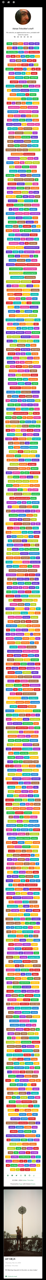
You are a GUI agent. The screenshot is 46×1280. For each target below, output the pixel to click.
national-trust (28, 732)
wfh (34, 1131)
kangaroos (10, 596)
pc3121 (9, 808)
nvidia (36, 761)
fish (7, 422)
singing (34, 961)
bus (36, 201)
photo (26, 821)
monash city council (29, 694)
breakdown (12, 184)
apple (37, 86)
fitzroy (28, 422)
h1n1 (27, 511)
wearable (32, 1118)
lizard (27, 634)
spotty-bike (12, 1000)
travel (37, 1067)
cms (36, 256)
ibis (33, 545)
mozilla (22, 715)
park (25, 800)
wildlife (24, 1140)
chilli (36, 239)
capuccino (30, 222)
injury (33, 558)
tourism (10, 1063)
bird (29, 145)
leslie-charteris (11, 625)
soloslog (10, 991)
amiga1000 (34, 77)
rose (22, 919)
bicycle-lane (25, 137)
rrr (38, 923)
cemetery (27, 230)
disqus (33, 345)
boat (17, 175)
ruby (8, 931)
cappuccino (12, 222)
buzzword (36, 205)
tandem (31, 1033)
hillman (16, 528)
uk (29, 1084)
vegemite (35, 1093)
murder (26, 719)
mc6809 (15, 668)
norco (17, 753)
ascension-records (14, 99)
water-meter (15, 1118)
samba (37, 931)
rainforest (29, 876)
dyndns (19, 366)
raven (32, 880)
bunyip (21, 201)
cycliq (10, 324)
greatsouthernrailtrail (22, 498)
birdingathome (11, 150)
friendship (22, 439)
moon (27, 702)
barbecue (31, 124)
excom (36, 396)
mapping (10, 660)
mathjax (16, 664)
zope (27, 1169)
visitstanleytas (26, 1101)
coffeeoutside (26, 281)
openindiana (17, 778)
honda (8, 532)
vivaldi (25, 1106)
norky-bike (24, 753)
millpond (25, 685)
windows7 (11, 1148)
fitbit (22, 422)
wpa (33, 1157)
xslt (38, 1161)
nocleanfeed (27, 744)
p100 (16, 795)
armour (13, 94)
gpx (30, 490)
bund (37, 196)
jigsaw (25, 587)
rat (27, 880)
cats (34, 226)
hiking (10, 528)
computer (18, 294)
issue (26, 579)
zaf (38, 1165)
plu (27, 834)
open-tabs (26, 774)
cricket (11, 307)
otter (35, 787)
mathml (23, 664)
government (12, 490)
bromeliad (17, 192)
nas (21, 732)
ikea (26, 549)
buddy (36, 192)
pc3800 (29, 808)
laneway (9, 613)
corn (23, 298)
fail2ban (11, 405)
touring (34, 1059)
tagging (11, 1033)
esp (9, 396)
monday (24, 698)
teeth (18, 1042)
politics (21, 842)
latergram (26, 617)
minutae (9, 689)
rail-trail (22, 872)
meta (17, 681)
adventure (10, 69)
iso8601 (20, 579)
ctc (22, 311)
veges (8, 1097)
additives (25, 65)
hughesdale (17, 541)
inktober (26, 562)
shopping (23, 957)
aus (24, 103)
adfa (31, 65)
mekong (18, 672)
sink (17, 965)
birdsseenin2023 (34, 150)
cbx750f (15, 230)
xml (21, 1161)
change (10, 239)
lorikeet (25, 638)
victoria (31, 1097)
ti (32, 1055)
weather (31, 1123)
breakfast (21, 184)
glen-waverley (35, 473)
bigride (10, 141)
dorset (9, 358)
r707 (37, 868)
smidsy (18, 978)
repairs (36, 893)
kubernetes (19, 608)
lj (31, 634)
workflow (15, 1157)
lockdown (10, 638)
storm (17, 1008)
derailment (36, 332)
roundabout (35, 919)
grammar (9, 494)
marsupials (35, 660)
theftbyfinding (27, 1050)
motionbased (23, 706)
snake (9, 982)
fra (25, 434)
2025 (31, 48)
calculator (33, 209)
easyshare (13, 371)
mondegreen (33, 698)
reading (21, 885)
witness (22, 1152)
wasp (29, 1114)
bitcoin (30, 158)
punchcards (34, 859)
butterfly (27, 205)
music (36, 723)
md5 (37, 668)
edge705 (11, 375)
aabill (29, 60)
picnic (37, 825)
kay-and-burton (34, 596)
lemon (28, 621)
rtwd (30, 927)
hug (10, 541)
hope (30, 532)
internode (13, 570)
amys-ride (23, 82)
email (25, 379)
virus (18, 1101)
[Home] (8, 2)
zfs (18, 1169)
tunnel (35, 1076)
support (33, 1021)
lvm (32, 643)
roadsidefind (12, 914)
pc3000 (37, 804)
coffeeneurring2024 (13, 281)
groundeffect (12, 502)
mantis (31, 655)
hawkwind (13, 519)
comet (36, 286)
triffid (22, 1072)
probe (9, 855)
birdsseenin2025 (29, 154)
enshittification (15, 388)
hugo (24, 541)
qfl (37, 864)
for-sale (30, 430)
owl (31, 791)
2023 (20, 48)
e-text (25, 366)
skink (17, 970)
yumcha (32, 1165)
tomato (27, 1059)
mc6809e (22, 668)
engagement (12, 383)
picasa (31, 825)
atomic (35, 99)
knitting (21, 604)
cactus (16, 209)
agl (33, 69)
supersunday (14, 1021)
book (29, 175)
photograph (33, 821)
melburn (34, 672)
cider (21, 252)
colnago (22, 286)
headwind (26, 519)
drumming (11, 362)
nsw (20, 761)
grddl (12, 498)
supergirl (36, 1016)
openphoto (26, 778)
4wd (32, 56)
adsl (36, 65)
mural (19, 719)
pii (14, 830)
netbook (34, 736)
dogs (23, 354)
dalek (36, 324)
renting (24, 893)
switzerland (10, 1029)
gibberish (22, 468)
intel (30, 566)
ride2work (33, 902)
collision (15, 286)
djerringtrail (35, 349)
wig (9, 1140)
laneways (16, 613)
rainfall (22, 876)
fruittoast (34, 443)
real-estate (10, 889)
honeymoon (16, 532)
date (19, 328)
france (36, 434)
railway (36, 872)
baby (9, 120)
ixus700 (28, 583)
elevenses (12, 379)
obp (38, 766)
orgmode (11, 787)
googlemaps (24, 485)
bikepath (35, 141)
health (34, 519)
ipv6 (14, 579)
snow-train (17, 987)
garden (34, 451)
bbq (9, 128)
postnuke (35, 847)
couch (29, 298)
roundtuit (10, 923)
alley (28, 73)
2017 (20, 43)
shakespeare (28, 953)
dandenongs (11, 328)
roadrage (36, 910)
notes (26, 757)
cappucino (21, 222)
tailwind (24, 1033)
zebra (12, 1169)
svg (34, 1025)
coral (17, 298)
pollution (28, 842)
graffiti (35, 490)
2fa (26, 52)
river (8, 910)
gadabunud (24, 447)
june (8, 592)
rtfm (25, 927)
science (29, 940)
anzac (25, 86)
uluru (33, 1084)
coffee (34, 260)
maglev (10, 655)
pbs (28, 804)
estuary (15, 396)
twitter (32, 1080)
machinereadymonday (14, 651)
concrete (26, 294)
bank (24, 124)
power (18, 851)
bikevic (11, 145)
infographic (25, 558)
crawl (29, 303)
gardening (10, 456)
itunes (9, 583)
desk (9, 337)
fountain (18, 434)
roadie (22, 910)
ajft (23, 73)
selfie (35, 948)
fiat (30, 413)
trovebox (12, 1076)
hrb (26, 536)
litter (12, 634)
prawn (29, 851)
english (28, 383)
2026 (36, 48)
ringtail (26, 906)
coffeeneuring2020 (33, 264)
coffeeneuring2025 (17, 277)
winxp (36, 1148)
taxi (9, 1038)
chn (27, 243)
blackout (10, 162)
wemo (21, 1131)
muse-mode (17, 723)
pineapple (24, 830)
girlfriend (16, 473)
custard (12, 315)
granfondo (18, 494)
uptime (10, 1093)
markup (27, 660)
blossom (25, 167)
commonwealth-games (14, 290)
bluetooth (22, 171)
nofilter (36, 744)
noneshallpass (27, 749)
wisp (16, 1152)
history (29, 528)
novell (10, 761)
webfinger (20, 1127)
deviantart (35, 337)
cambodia (19, 213)
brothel (25, 192)
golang (19, 481)
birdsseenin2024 (17, 154)
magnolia (17, 655)
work (7, 1157)
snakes (16, 982)
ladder (33, 608)
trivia (36, 1072)
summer (9, 1016)
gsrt (29, 502)
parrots (9, 804)
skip (31, 970)
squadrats (35, 1000)
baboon (35, 116)
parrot (38, 800)
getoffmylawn (13, 468)
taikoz (17, 1033)
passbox (16, 804)
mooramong (35, 702)
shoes (16, 957)
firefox (30, 417)
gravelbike (27, 494)
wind (19, 1144)
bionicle (23, 145)
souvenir (30, 991)
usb (16, 1093)
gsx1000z (35, 502)
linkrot (32, 630)
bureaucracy (28, 201)
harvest (29, 515)
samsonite (12, 936)
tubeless (27, 1076)
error (18, 392)
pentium (36, 808)
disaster (13, 345)
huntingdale (18, 545)
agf (29, 69)
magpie (24, 655)
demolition (20, 332)
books (11, 179)
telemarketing (26, 1042)
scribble (36, 940)
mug (14, 719)
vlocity (37, 1106)
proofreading (25, 855)
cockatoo (13, 260)
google (16, 485)
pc (32, 804)
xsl (34, 1161)
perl (11, 817)
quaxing (24, 868)
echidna (20, 371)
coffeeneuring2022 (30, 269)
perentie (36, 813)
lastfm (37, 613)
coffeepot (36, 281)
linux (37, 630)
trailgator (10, 1067)
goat (36, 477)
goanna (30, 477)
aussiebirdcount (14, 107)
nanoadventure (13, 732)
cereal (18, 235)
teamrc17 (25, 1038)
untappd (21, 1089)
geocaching (14, 464)
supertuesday (24, 1021)
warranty (22, 1114)
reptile (9, 897)
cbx (38, 226)
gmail (10, 477)
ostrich (29, 787)
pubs (9, 859)
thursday (27, 1055)
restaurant (17, 897)
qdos (32, 864)
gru (19, 502)
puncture (10, 864)
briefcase (20, 188)
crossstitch (34, 307)
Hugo (20, 1184)
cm (31, 256)
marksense (19, 660)
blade (16, 162)
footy (23, 430)
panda (30, 795)
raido (15, 872)
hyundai (26, 545)
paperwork (9, 800)
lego (23, 621)
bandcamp (17, 124)
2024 (25, 48)
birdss (25, 150)
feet (31, 409)
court (34, 298)
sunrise (22, 1016)
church (9, 252)
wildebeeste (15, 1140)
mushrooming (28, 723)
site (22, 965)
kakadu (28, 592)
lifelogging (22, 625)
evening (22, 396)
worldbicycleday (25, 1157)
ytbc (26, 1165)
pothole (11, 851)
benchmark (19, 133)
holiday (35, 528)
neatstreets (12, 736)
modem (37, 689)
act (19, 65)
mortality (13, 706)
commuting (35, 290)
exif (8, 400)
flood (19, 426)
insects (16, 566)
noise (8, 749)
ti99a (37, 1055)
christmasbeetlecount (31, 247)
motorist (28, 711)
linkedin (24, 630)
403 (23, 56)
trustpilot (20, 1076)
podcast (34, 838)
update (29, 1089)
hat (35, 515)
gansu (20, 451)
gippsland (34, 468)
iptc (9, 579)
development (26, 337)
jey (20, 587)
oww (35, 791)
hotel (14, 536)
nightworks (17, 744)
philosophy (12, 821)
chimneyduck (14, 243)
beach (15, 128)
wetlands (27, 1131)
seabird (34, 944)
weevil (34, 1127)
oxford (10, 795)
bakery (22, 120)
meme (21, 677)
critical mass (24, 307)
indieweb (10, 558)
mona (12, 694)
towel (16, 1063)
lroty (37, 638)
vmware (11, 1110)
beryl (34, 133)
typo (38, 1080)
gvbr (8, 511)
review (37, 897)
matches (9, 664)
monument (19, 702)
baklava (29, 120)
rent (18, 893)
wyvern (9, 1161)
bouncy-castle (29, 179)
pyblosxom (19, 864)
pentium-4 (10, 813)
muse (9, 723)
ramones (9, 880)
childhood (30, 239)
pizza (9, 834)
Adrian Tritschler (28, 1180)
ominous (11, 774)
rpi (23, 923)
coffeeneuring (20, 264)
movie (9, 715)
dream (30, 358)
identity (15, 549)
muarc (9, 719)
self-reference (27, 948)
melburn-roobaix (11, 677)
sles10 (28, 974)
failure (18, 405)
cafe (21, 209)
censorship (36, 230)
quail (18, 868)
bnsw (34, 171)
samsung (20, 936)
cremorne (36, 303)
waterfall (24, 1118)
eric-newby (10, 392)
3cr (8, 56)
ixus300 (21, 583)
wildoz (30, 1140)
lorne (32, 638)
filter (19, 417)
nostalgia (11, 757)
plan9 (14, 834)
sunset (29, 1016)
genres (28, 460)
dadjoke (29, 324)
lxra (37, 643)
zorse (33, 1169)
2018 (25, 43)
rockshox (9, 919)
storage (10, 1008)
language (24, 613)
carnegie (9, 226)
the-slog (18, 1050)
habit (32, 511)
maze (37, 664)
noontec (36, 749)
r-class (31, 868)
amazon (11, 77)
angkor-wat (31, 82)
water (35, 1114)
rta (12, 927)
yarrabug (14, 1165)
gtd (10, 507)
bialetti (11, 137)
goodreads (34, 481)
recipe (26, 889)
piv (31, 830)
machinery (27, 651)
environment (26, 388)
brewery (28, 184)
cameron (11, 218)
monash (19, 694)
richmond (18, 902)
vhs (14, 1097)
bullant (32, 196)
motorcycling (20, 711)
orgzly (18, 787)
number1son (28, 761)
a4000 (18, 60)
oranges (27, 783)
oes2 (19, 770)
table (32, 1029)
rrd (27, 923)
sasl (26, 936)
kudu (26, 608)
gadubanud (33, 447)
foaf (8, 430)
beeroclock (27, 128)
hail (38, 511)
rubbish (36, 927)
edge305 (33, 371)
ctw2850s (28, 311)
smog (24, 978)
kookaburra (10, 608)
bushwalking (18, 205)
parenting (18, 800)
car (36, 222)
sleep (17, 974)
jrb (37, 587)
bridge (35, 184)
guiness (15, 507)
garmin (32, 456)
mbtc (8, 668)
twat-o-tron (24, 1080)
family (30, 405)
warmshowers (13, 1114)
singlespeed (9, 965)
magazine (35, 651)
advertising (18, 69)
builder (19, 196)
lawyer (11, 621)
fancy (35, 405)
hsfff (31, 536)
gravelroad (35, 494)
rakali (36, 876)
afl (25, 69)
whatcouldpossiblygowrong (15, 1135)
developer (16, 337)
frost (16, 443)
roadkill (29, 910)
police (15, 842)
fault (18, 409)
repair (30, 893)
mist (15, 689)
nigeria (10, 744)
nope (10, 753)
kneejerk (13, 604)
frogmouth (36, 439)
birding (35, 145)
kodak (33, 604)
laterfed (18, 617)
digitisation (22, 341)
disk (28, 345)
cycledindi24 (29, 320)
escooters (35, 392)
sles (23, 974)
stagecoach (15, 1004)
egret (18, 375)
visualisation (11, 1106)
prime (35, 851)
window (25, 1144)
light (28, 625)
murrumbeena (35, 719)
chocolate (33, 243)
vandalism (22, 1093)
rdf (10, 885)
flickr (8, 426)
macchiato (22, 647)
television (11, 1046)
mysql (31, 728)
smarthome (10, 978)
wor (28, 1152)
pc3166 (16, 808)
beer (20, 128)
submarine (26, 1012)
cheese (17, 239)
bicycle (18, 137)
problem (16, 855)
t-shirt (27, 1029)
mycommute (10, 728)
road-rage (15, 910)
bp (36, 179)
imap (8, 553)
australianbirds (12, 111)
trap (32, 1067)
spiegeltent (29, 995)
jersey (15, 587)
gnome (16, 477)
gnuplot (23, 477)
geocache (35, 460)
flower (32, 426)
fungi (10, 447)
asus (23, 99)
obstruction (12, 770)
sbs (31, 936)
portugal (36, 842)
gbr (9, 460)
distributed (10, 349)
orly (24, 787)
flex (38, 422)
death (24, 328)
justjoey (21, 592)
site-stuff (37, 965)
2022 (14, 48)
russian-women (27, 931)
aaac (24, 60)
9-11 (37, 56)
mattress (31, 664)
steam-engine (35, 1004)
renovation (10, 893)
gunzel (35, 507)
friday (15, 439)
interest (36, 566)
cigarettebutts (29, 252)
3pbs (13, 56)
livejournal (20, 634)
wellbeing (14, 1131)
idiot (21, 549)
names (37, 728)
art (27, 94)
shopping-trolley (34, 957)
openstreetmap (12, 783)
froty (22, 443)
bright (27, 188)
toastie (20, 1059)
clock (17, 256)
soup (23, 991)
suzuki (29, 1025)
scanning (9, 940)
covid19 (9, 303)
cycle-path (33, 315)
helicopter (18, 524)
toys (22, 1063)
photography (11, 825)
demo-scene (10, 332)
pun (27, 859)
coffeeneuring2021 (16, 269)
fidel (14, 417)
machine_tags (31, 647)
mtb (37, 715)
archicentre (24, 90)
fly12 (37, 426)
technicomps (34, 1038)
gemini (22, 460)
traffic (36, 1063)
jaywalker (35, 583)
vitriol (19, 1106)
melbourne (26, 672)
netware (18, 740)
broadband (35, 188)
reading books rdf (31, 885)
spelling (14, 995)
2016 (15, 43)
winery (30, 1148)
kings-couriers (27, 600)
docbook (11, 354)
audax (18, 103)
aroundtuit (21, 94)
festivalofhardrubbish (20, 413)
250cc (21, 52)
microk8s (9, 685)
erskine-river (26, 392)
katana (18, 596)
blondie (18, 167)
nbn (36, 732)
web (38, 1123)
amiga (26, 77)
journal (32, 587)
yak (8, 1165)
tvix (17, 1080)
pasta (22, 804)
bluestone (13, 171)
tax (36, 1033)
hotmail (20, 536)
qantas (27, 864)
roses (28, 919)
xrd (30, 1161)
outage (18, 791)
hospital (36, 532)
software (35, 987)
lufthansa (11, 643)
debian (30, 328)
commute (26, 290)
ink (38, 558)
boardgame (10, 175)
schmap (22, 940)
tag (38, 1029)
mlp (20, 689)
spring (20, 1000)
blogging (28, 162)
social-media (26, 987)
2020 (36, 43)
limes (18, 630)
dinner (36, 341)
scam (35, 936)
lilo (8, 630)
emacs (19, 379)
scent (16, 940)
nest (28, 736)
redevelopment (34, 889)
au (13, 103)
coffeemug (10, 264)
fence (37, 409)
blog (22, 162)
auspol (29, 103)
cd (21, 230)
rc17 (37, 880)
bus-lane (10, 205)
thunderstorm (18, 1055)
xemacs (15, 1161)
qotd (13, 868)
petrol (27, 817)
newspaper (33, 740)
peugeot (33, 817)
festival (9, 413)
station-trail (24, 1004)
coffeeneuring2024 (30, 273)
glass (26, 473)
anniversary (10, 86)
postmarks (26, 847)
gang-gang (13, 451)
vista (34, 1101)
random (17, 880)
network (25, 740)
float (13, 426)
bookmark (36, 175)
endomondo (33, 379)
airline (11, 73)
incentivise (24, 553)
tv (12, 1080)
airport (18, 73)
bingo (17, 145)
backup (15, 120)
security (18, 948)
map (37, 655)
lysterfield (13, 647)
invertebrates (11, 575)
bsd (31, 192)
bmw (28, 171)
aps (9, 90)
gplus (20, 490)
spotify (37, 995)
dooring (34, 354)
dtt (17, 362)
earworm (37, 366)
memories (37, 677)
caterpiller (27, 226)
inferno (17, 558)
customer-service (22, 315)
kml (35, 600)
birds (19, 150)
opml (20, 783)
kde (11, 600)
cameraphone (35, 213)
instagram (23, 566)
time (14, 1059)
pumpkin (21, 859)
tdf (14, 1038)
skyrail (37, 970)
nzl (12, 766)
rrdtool (32, 923)
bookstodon (19, 179)
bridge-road (11, 188)
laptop (31, 613)
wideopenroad (30, 1135)
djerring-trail (25, 349)
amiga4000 (14, 82)
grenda (33, 498)
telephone (36, 1042)
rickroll (25, 902)
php (25, 825)
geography (23, 464)
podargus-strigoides (23, 838)
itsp (36, 579)
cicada (15, 252)
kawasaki (24, 596)
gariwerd (25, 456)
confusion (34, 294)
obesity (25, 766)
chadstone (25, 235)
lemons (35, 621)
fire (24, 417)
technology (10, 1042)
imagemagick (34, 549)
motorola (37, 711)
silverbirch (27, 961)
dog (18, 354)
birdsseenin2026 (14, 158)
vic (18, 1097)
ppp (24, 851)
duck (22, 362)
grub (24, 502)
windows (33, 1144)
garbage (27, 451)
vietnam (12, 1101)
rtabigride (19, 927)
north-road (33, 753)
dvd (7, 366)
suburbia (34, 1012)
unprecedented (12, 1089)
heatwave (9, 524)
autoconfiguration (25, 111)
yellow (21, 1165)
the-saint (10, 1050)
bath (37, 124)
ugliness (19, 1084)
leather (17, 621)
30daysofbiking (34, 52)
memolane (28, 677)
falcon (24, 405)
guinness (23, 507)
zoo (22, 1169)
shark (36, 953)
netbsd (11, 740)
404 (27, 56)
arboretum (16, 90)
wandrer (34, 1110)
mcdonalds (30, 668)
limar (12, 630)
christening (11, 247)
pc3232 (23, 808)
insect (9, 566)
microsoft (18, 685)
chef (23, 239)
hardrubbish (13, 515)
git (22, 473)
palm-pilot (23, 795)
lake (38, 608)
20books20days (12, 52)
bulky (25, 196)
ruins (14, 931)
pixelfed (36, 830)
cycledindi (20, 320)
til (10, 1059)
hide (38, 524)
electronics (25, 375)
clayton (11, 256)
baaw (28, 116)
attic (9, 103)
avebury (17, 116)
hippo (22, 528)
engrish (35, 383)
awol (23, 116)
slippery (35, 974)
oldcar (36, 770)
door (28, 354)
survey (22, 1025)
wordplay (34, 1152)
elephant (34, 375)
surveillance (14, 1025)
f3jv (24, 400)
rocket (27, 914)
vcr (29, 1093)
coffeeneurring (30, 277)
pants (36, 795)
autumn (35, 111)
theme (36, 1050)
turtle (8, 1080)
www (38, 1157)
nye (7, 766)
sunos (16, 1016)
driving (36, 358)
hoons (25, 532)
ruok (19, 931)
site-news (28, 965)
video (37, 1097)
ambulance (19, 77)
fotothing (11, 434)
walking (27, 1110)
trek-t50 (15, 1072)
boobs (23, 175)
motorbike (32, 706)
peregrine (28, 813)
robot (20, 914)
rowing (17, 923)
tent (24, 1046)
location (36, 634)
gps (25, 490)
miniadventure (35, 685)
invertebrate (32, 570)
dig (15, 341)
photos (20, 825)
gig (28, 468)
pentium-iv (19, 813)
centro (12, 235)
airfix (38, 69)
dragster (23, 358)
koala (27, 604)
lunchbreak (25, 643)
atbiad (29, 99)
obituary (32, 766)
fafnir (37, 400)
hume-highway (32, 541)
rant (23, 880)
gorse (37, 485)
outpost (24, 791)
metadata (24, 681)
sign (11, 961)
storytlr (35, 1008)
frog (29, 439)
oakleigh (17, 766)
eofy (33, 388)
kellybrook (17, 600)
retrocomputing (27, 897)
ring (20, 906)
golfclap (25, 481)
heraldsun (26, 524)
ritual (36, 906)
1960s (9, 43)
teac (18, 1038)
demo (36, 328)
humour (10, 545)
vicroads (23, 1097)
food (17, 430)
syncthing (19, 1029)
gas (38, 456)
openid (9, 778)
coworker (17, 303)
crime (17, 307)
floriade (25, 426)
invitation (20, 575)
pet (22, 817)
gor (32, 485)
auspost (35, 103)
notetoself (34, 757)
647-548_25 (10, 1259)
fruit (27, 443)
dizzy (17, 349)
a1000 (12, 60)
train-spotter (19, 1067)
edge (26, 371)
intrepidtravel (22, 570)
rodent (17, 919)
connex (12, 298)
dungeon (28, 362)
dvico (12, 366)
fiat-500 (36, 413)
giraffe (9, 473)
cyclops (22, 324)
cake (26, 209)
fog (13, 430)
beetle (36, 128)
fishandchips (14, 422)
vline (30, 1106)
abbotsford (12, 65)
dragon (16, 358)
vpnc (21, 1110)
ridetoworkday (12, 906)
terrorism (30, 1046)
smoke (30, 978)
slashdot (11, 974)
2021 (9, 48)
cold (9, 286)
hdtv (20, 519)
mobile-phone (28, 689)
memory (10, 681)
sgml (20, 953)
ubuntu (13, 1084)
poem (8, 842)
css (18, 311)
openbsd (34, 774)
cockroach (21, 260)
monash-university (14, 698)
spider (21, 995)
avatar (10, 116)
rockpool (34, 914)
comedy (29, 286)
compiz (10, 294)
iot (26, 575)
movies (15, 715)
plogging (21, 834)
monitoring (10, 702)
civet (37, 252)
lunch (18, 643)
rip (31, 906)
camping (19, 218)
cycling (37, 320)
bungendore (12, 201)
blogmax (36, 162)
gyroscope (20, 511)
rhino (11, 902)
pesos (16, 817)
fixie (34, 422)
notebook (19, 757)
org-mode (35, 783)
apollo (31, 86)
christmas (20, 247)
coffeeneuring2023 (16, 273)
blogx (12, 167)
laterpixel (34, 617)
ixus (15, 583)
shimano (9, 957)
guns (29, 507)
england (21, 383)
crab (24, 303)
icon (9, 549)
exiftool (13, 400)
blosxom (33, 167)
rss (8, 927)
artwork (32, 94)
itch (32, 579)
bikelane (27, 141)
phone (20, 821)
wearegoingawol (12, 1123)
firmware (37, 417)
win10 (36, 1140)
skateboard (10, 970)
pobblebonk (34, 834)
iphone (32, 575)
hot (9, 536)
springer (26, 1000)
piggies (9, 830)
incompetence (34, 553)
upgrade (35, 1089)
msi (33, 715)
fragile (30, 434)
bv (10, 209)
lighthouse (36, 625)
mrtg (28, 715)
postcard (18, 847)
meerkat (11, 672)
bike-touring (19, 141)
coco (28, 260)
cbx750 (9, 230)
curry (35, 311)
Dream (33, 1184)
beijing (11, 133)
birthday (23, 158)
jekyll (9, 587)
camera (26, 213)
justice (14, 592)
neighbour (21, 736)
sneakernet (35, 982)
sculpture (18, 944)
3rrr (18, 56)
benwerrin (28, 133)
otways (11, 791)
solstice (17, 991)
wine (24, 1148)
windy (18, 1148)
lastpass (11, 617)
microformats (33, 681)
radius (10, 872)
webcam (12, 1127)
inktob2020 (17, 562)
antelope (19, 86)
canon (35, 218)
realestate (19, 889)
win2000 (13, 1144)
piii (18, 830)
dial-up (10, 341)
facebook (31, 400)
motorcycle (9, 711)
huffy (36, 536)
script (11, 944)
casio (15, 226)
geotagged (32, 464)
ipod (37, 575)
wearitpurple (23, 1123)
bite (36, 158)
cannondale (27, 218)
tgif (37, 1046)
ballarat (35, 120)
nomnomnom (17, 749)
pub (37, 855)
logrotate (18, 638)
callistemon (10, 213)
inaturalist (16, 553)
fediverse (25, 409)
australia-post (33, 107)
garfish (18, 456)
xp (25, 1161)
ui (25, 1084)
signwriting (17, 961)
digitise (30, 341)
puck (14, 859)
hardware (22, 515)
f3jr (20, 400)
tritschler (29, 1072)
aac (34, 60)
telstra (18, 1046)
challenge (33, 235)
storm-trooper (26, 1008)
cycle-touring (11, 320)
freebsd (8, 439)
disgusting (21, 345)
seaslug (11, 948)
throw (9, 1055)
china (21, 243)
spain (37, 991)
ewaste (29, 396)
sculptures (26, 944)
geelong (14, 460)
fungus (17, 447)
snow (9, 987)
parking (31, 800)
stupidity (18, 1012)
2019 (31, 43)
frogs (10, 443)
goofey (9, 485)
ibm (37, 545)
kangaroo (36, 592)
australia (23, 107)
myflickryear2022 (22, 728)
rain (9, 876)
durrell (36, 362)
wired (10, 1152)
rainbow (15, 876)
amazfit (34, 73)
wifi (38, 1135)
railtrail (29, 872)
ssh (8, 1004)
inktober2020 (35, 562)
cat (21, 226)
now (15, 761)
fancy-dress (10, 409)
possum (10, 847)
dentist (28, 332)
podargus (12, 838)
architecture (34, 90)
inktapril (9, 562)
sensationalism (12, 953)
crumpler (11, 311)
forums (37, 430)
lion (8, 634)
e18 (31, 366)
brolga (10, 192)
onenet (18, 774)
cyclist (16, 324)
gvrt (13, 511)
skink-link (25, 970)
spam (8, 995)
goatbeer (11, 481)
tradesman (29, 1063)
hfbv (33, 524)
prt (33, 855)
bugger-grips (11, 196)
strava (11, 1012)
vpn (17, 1110)
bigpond (34, 137)
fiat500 (8, 417)
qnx (8, 868)
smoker (37, 978)
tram (26, 1067)
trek (9, 1072)
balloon (9, 124)
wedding (27, 1127)
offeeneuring (27, 770)
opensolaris (35, 778)
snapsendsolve (24, 982)
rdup (15, 885)
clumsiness (25, 256)
